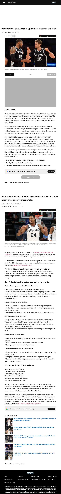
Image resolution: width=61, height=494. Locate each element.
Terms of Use (52, 476)
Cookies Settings (9, 482)
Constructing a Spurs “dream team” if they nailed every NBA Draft (28, 165)
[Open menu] (4, 2)
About (6, 476)
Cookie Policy (8, 479)
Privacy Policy (35, 476)
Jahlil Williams (9, 206)
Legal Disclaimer (23, 479)
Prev (9, 74)
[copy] (14, 36)
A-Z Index (51, 479)
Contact (20, 476)
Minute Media (11, 486)
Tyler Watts (7, 32)
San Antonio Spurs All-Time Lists (19, 182)
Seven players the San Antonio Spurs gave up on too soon (25, 160)
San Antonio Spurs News (17, 464)
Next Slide (51, 74)
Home (6, 182)
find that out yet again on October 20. (29, 403)
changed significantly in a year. (22, 265)
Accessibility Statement (38, 479)
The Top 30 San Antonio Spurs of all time (19, 163)
